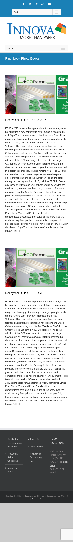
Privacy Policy (37, 499)
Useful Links (36, 446)
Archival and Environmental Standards (14, 443)
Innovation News (12, 470)
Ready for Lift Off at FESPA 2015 (25, 119)
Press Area (35, 439)
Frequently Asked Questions (12, 457)
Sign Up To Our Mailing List (36, 457)
